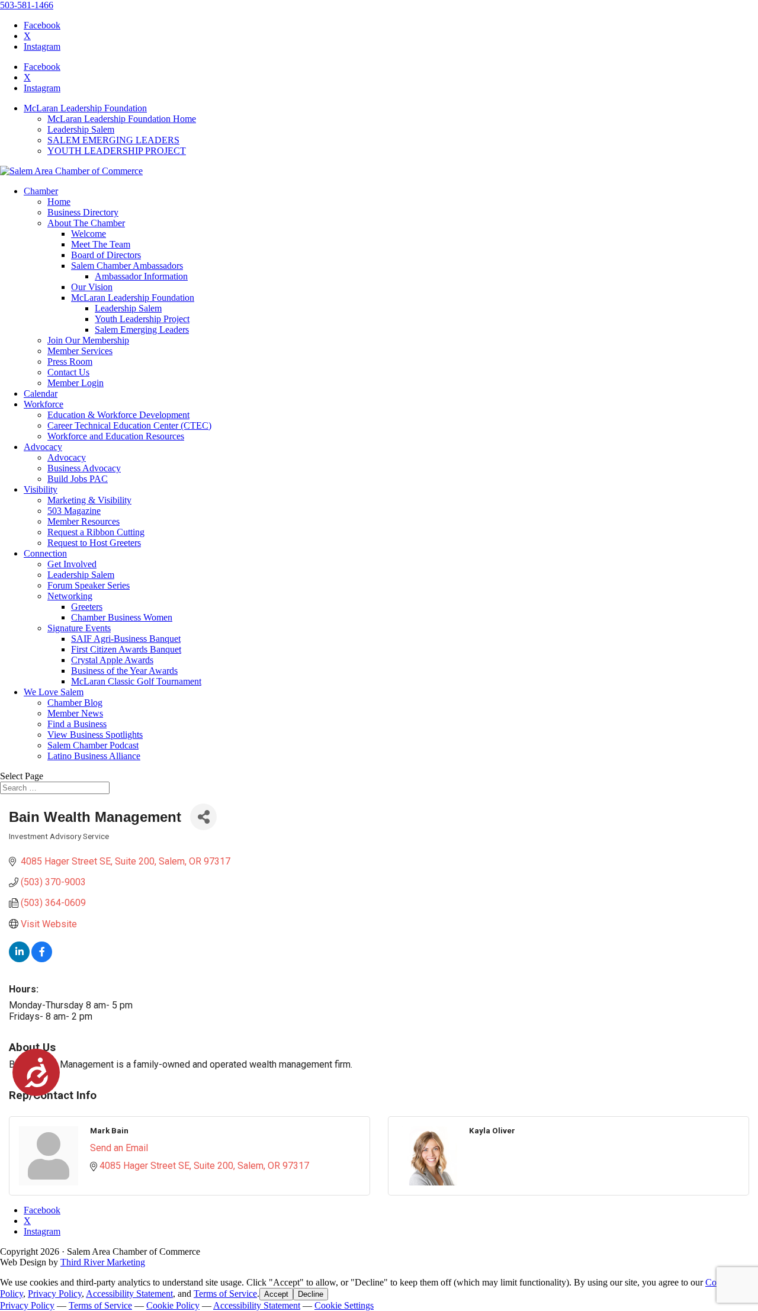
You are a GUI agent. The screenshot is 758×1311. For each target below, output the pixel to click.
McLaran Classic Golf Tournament (136, 681)
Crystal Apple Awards (112, 660)
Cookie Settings (344, 1305)
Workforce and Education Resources (115, 436)
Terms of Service (225, 1293)
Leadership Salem (80, 129)
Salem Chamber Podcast (93, 745)
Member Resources (83, 521)
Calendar (40, 393)
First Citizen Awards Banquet (126, 649)
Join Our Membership (88, 340)
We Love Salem (53, 692)
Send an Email (119, 1147)
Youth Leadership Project (142, 319)
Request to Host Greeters (94, 543)
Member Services (80, 351)
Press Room (69, 361)
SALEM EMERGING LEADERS (113, 140)
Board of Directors (106, 255)
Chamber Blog (74, 703)
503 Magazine (74, 511)
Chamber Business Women (121, 617)
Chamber (41, 191)
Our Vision (92, 287)
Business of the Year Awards (124, 671)
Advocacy (43, 447)
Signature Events (79, 628)
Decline (310, 1294)
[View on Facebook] (41, 959)
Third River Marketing (102, 1262)
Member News (75, 713)
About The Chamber (86, 223)
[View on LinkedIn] (19, 959)
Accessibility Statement (129, 1293)
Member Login (75, 383)
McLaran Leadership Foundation (85, 108)
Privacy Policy (55, 1293)
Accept (276, 1294)
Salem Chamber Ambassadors (127, 266)
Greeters (86, 607)
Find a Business (77, 724)
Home (58, 202)
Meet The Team (100, 244)
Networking (69, 596)
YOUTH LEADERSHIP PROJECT (116, 151)
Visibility (40, 489)
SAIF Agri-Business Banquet (126, 639)
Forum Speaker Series (88, 585)
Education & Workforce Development (118, 415)
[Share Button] (203, 817)
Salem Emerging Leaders (142, 329)
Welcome (88, 234)
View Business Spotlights (95, 735)
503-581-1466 (26, 5)
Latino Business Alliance (93, 756)
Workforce (43, 404)
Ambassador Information (141, 276)
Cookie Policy (173, 1305)
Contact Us (68, 372)
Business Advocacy (84, 468)
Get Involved (72, 564)
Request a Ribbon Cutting (95, 532)
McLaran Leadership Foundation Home (121, 119)
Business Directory (82, 212)
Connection (45, 553)
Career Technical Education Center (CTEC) (129, 425)
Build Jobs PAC (77, 479)
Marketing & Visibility (89, 500)
